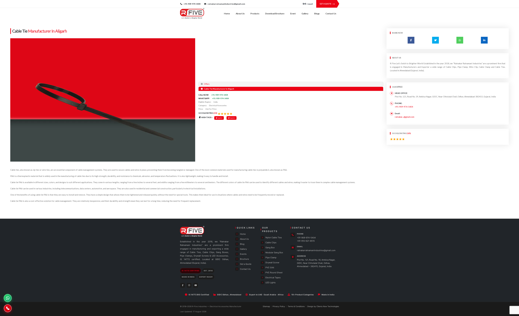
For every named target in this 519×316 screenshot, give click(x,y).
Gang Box (270, 247)
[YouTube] (195, 285)
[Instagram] (189, 285)
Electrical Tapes (273, 277)
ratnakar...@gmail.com (404, 117)
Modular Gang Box (274, 252)
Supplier (219, 118)
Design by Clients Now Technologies (323, 306)
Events (243, 254)
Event (293, 13)
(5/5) (215, 113)
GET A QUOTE (326, 4)
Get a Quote (245, 264)
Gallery (305, 13)
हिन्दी (304, 4)
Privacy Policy (279, 306)
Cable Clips (270, 242)
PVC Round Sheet (273, 272)
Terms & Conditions (296, 306)
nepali (310, 4)
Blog (242, 244)
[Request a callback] (8, 308)
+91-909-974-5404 (219, 95)
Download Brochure (274, 13)
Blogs (317, 13)
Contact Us (330, 13)
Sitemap (266, 306)
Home (227, 13)
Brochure (244, 259)
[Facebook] (182, 285)
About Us (240, 13)
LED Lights (270, 282)
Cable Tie (19, 31)
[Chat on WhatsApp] (8, 298)
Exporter (232, 118)
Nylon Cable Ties (273, 237)
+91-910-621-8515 (306, 241)
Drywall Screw (272, 262)
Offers (206, 84)
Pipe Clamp (270, 257)
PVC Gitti (269, 267)
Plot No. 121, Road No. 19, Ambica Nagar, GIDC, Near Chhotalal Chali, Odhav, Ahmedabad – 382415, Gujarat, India (316, 263)
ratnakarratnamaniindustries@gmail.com (316, 250)
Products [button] (254, 13)
